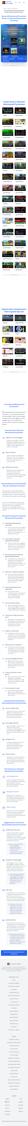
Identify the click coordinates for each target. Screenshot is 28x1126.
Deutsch (7, 1105)
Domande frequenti (14, 1005)
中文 (20, 1099)
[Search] (15, 2)
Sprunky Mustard (14, 1086)
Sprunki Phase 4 (14, 1011)
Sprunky (4, 502)
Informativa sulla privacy (14, 1042)
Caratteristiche (14, 999)
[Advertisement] (14, 80)
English (7, 1099)
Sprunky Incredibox (14, 1030)
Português (7, 1111)
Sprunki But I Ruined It (14, 1083)
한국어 (7, 1108)
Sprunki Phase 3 (14, 1020)
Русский (7, 1114)
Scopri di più (14, 1049)
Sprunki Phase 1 (14, 1073)
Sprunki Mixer (14, 1089)
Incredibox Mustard (14, 1067)
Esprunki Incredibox (14, 986)
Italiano (21, 1111)
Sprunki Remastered (14, 1061)
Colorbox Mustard (14, 1052)
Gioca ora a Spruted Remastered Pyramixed (14, 953)
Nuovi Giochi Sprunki (14, 995)
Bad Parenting (14, 1023)
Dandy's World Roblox (14, 1080)
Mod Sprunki (14, 1014)
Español (20, 1108)
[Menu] (24, 2)
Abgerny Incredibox (14, 1058)
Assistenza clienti (14, 1039)
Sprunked (14, 989)
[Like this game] (19, 58)
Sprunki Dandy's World (14, 1064)
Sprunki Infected (14, 992)
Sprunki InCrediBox (14, 983)
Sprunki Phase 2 (14, 1017)
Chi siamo (14, 1008)
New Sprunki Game (13, 8)
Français (20, 1105)
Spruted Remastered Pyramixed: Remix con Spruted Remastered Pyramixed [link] (14, 11)
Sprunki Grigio (14, 1055)
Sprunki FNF (14, 1070)
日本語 (21, 1102)
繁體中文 (7, 1102)
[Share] (25, 58)
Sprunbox (14, 1027)
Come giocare (14, 1002)
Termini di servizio (14, 1045)
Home (4, 8)
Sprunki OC (14, 1077)
